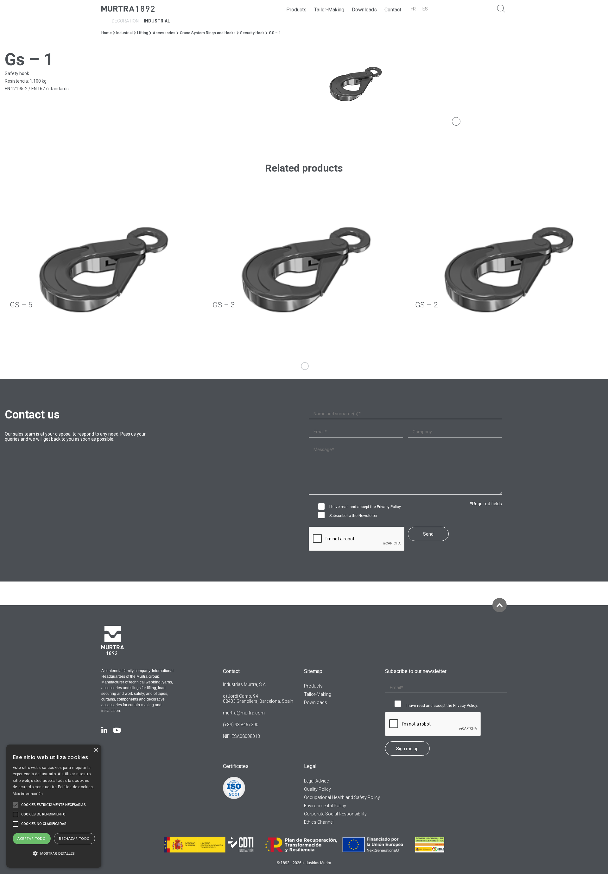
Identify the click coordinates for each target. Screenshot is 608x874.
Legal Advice (316, 780)
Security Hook (252, 33)
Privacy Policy (389, 507)
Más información (28, 794)
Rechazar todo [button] (74, 838)
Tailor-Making (329, 10)
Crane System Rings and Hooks (208, 33)
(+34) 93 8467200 (240, 724)
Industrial (157, 20)
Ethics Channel (318, 822)
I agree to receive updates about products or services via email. (323, 515)
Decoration (125, 20)
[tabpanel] (456, 84)
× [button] (95, 750)
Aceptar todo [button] (31, 838)
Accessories (164, 33)
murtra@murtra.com (244, 712)
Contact (392, 10)
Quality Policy (317, 789)
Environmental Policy (325, 805)
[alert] (53, 806)
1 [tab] (305, 366)
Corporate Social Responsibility (335, 813)
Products (296, 10)
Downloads (364, 10)
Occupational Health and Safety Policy (342, 797)
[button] (54, 853)
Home (106, 33)
